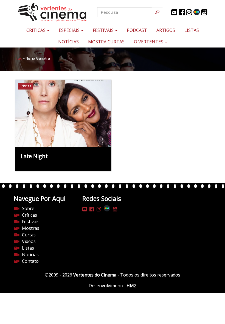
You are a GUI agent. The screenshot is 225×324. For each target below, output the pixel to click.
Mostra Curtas (106, 42)
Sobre (28, 208)
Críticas (36, 30)
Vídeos (29, 241)
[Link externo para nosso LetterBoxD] (196, 12)
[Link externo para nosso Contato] (174, 12)
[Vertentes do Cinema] (46, 12)
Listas (191, 30)
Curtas (29, 235)
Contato (30, 261)
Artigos (165, 30)
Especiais (70, 30)
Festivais (104, 30)
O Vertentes (149, 42)
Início (18, 58)
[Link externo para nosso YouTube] (204, 12)
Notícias (68, 42)
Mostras (30, 228)
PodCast (137, 30)
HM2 (131, 286)
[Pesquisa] (157, 12)
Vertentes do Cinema (94, 275)
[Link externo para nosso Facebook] (182, 12)
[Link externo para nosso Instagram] (189, 12)
